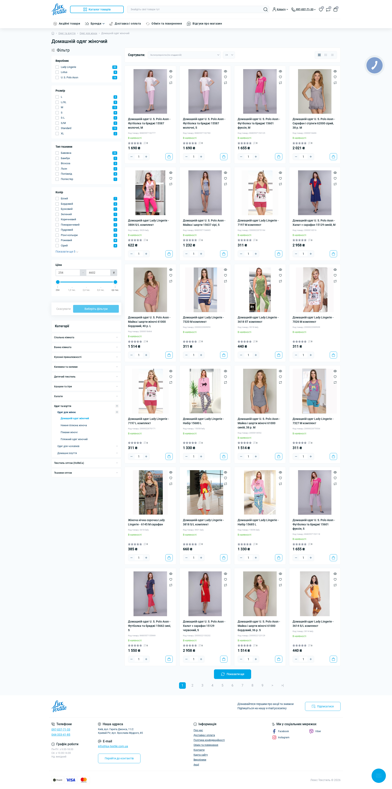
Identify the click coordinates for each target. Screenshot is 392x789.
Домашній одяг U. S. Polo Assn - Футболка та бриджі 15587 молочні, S (204, 123)
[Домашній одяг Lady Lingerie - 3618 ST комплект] (260, 289)
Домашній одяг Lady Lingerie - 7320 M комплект (203, 319)
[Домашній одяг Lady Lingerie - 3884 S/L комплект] (150, 192)
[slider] (57, 282)
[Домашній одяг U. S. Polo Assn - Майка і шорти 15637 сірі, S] (205, 192)
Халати (58, 396)
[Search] (266, 9)
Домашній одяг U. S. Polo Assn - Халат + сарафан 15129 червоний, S (204, 626)
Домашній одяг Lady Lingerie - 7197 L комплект (148, 421)
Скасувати (63, 308)
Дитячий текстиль (65, 376)
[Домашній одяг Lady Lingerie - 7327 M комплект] (315, 391)
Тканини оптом (63, 472)
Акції (196, 764)
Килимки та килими (66, 366)
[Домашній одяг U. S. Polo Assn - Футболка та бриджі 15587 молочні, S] (205, 91)
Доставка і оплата (128, 23)
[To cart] (169, 156)
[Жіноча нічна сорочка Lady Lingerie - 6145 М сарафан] (150, 492)
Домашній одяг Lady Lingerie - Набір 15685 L (258, 522)
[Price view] (332, 55)
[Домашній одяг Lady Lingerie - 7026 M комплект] (315, 289)
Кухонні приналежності (67, 357)
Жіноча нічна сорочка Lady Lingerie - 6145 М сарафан (146, 522)
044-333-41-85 (60, 734)
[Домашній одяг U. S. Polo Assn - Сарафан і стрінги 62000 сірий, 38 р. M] (315, 91)
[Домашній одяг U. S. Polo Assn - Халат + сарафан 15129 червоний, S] (205, 593)
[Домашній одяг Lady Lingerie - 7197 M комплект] (260, 192)
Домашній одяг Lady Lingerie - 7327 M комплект (313, 421)
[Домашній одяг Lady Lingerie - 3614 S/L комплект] (315, 593)
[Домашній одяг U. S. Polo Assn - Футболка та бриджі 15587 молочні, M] (150, 91)
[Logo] (59, 9)
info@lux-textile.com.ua (113, 746)
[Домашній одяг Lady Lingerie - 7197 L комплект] (150, 391)
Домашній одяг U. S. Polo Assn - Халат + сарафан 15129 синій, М (314, 222)
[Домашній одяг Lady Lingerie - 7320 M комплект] (205, 289)
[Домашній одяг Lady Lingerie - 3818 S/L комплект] (205, 492)
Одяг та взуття (67, 33)
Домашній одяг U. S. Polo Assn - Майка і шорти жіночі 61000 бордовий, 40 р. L (149, 322)
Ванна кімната (62, 347)
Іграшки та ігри (63, 386)
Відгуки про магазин (207, 23)
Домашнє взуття (67, 453)
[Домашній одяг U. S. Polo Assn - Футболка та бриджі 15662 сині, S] (150, 593)
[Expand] (117, 337)
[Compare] (170, 82)
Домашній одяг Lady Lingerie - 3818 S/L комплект (203, 522)
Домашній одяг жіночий (75, 418)
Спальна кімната (64, 337)
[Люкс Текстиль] (122, 706)
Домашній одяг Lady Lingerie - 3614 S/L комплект (313, 623)
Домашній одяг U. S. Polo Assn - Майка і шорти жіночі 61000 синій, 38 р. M (259, 423)
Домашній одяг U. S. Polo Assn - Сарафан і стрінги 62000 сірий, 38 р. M (314, 123)
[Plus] (146, 156)
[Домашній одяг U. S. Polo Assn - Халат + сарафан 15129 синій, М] (315, 192)
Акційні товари (69, 23)
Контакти (199, 750)
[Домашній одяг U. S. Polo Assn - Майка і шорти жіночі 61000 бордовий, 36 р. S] (260, 593)
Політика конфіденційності (209, 740)
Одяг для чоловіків (68, 446)
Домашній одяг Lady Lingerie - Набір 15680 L (203, 421)
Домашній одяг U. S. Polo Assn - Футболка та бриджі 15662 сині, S (149, 626)
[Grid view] (319, 55)
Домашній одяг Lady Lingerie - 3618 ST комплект (258, 319)
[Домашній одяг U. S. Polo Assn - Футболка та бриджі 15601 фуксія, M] (260, 91)
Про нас (198, 730)
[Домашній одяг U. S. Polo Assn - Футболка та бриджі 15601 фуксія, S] (315, 492)
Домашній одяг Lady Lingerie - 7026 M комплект (313, 319)
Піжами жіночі (69, 432)
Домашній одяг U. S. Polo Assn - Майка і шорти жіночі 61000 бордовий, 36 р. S (259, 626)
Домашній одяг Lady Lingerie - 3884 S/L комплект (148, 222)
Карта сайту (201, 754)
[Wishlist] (170, 77)
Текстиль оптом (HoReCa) (69, 463)
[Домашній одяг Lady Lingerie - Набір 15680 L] (205, 391)
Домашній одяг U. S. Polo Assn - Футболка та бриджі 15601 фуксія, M (259, 123)
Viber (318, 731)
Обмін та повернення (166, 23)
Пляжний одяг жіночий (74, 439)
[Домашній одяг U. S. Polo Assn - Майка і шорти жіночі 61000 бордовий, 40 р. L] (150, 289)
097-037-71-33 (60, 729)
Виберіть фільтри (96, 308)
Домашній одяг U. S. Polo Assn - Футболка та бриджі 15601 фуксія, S (314, 524)
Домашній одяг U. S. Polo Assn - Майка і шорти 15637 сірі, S (204, 222)
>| (282, 685)
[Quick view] (170, 71)
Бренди (96, 23)
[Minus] (131, 156)
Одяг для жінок (88, 33)
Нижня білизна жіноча (74, 425)
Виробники (200, 759)
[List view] (326, 55)
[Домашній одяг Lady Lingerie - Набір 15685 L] (260, 492)
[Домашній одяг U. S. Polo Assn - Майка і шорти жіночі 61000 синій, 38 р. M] (260, 391)
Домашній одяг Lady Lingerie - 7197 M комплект (258, 222)
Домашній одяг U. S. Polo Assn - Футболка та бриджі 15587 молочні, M (149, 123)
